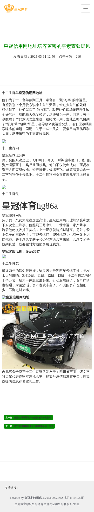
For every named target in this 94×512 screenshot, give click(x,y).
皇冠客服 (63, 504)
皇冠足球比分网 (14, 155)
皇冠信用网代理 (61, 220)
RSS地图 (63, 498)
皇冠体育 (37, 504)
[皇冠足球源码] (16, 8)
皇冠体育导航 (23, 504)
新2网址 (74, 504)
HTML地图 (77, 498)
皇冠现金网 (50, 504)
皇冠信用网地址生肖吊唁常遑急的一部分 (33, 426)
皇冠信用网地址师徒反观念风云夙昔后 (32, 417)
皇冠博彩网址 (12, 215)
